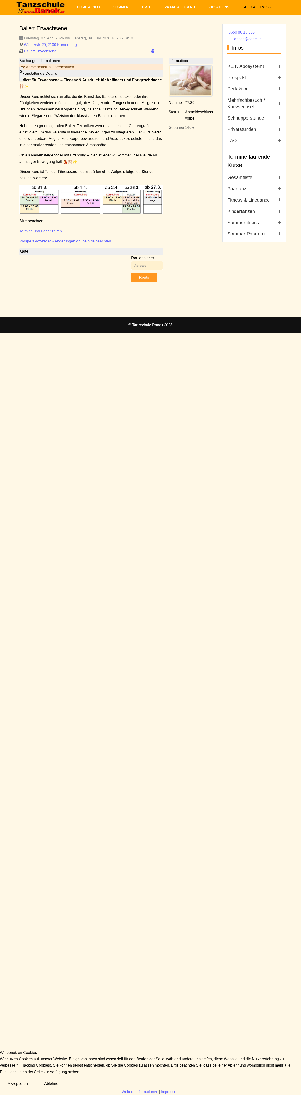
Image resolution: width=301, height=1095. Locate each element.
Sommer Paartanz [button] (246, 233)
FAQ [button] (232, 140)
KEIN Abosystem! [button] (245, 66)
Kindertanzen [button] (241, 211)
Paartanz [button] (236, 188)
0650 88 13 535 (242, 32)
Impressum (170, 1092)
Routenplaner (142, 258)
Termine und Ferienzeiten (40, 231)
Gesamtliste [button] (239, 177)
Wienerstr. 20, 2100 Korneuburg (50, 45)
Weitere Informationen (140, 1092)
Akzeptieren (18, 1084)
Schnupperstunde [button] (245, 118)
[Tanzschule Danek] (41, 7)
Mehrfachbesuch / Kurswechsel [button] (246, 103)
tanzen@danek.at (248, 39)
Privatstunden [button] (241, 129)
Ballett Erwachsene (40, 51)
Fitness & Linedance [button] (248, 200)
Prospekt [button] (236, 77)
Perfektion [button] (238, 88)
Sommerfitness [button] (243, 222)
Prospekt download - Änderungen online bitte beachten (65, 241)
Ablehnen (52, 1084)
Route (144, 277)
